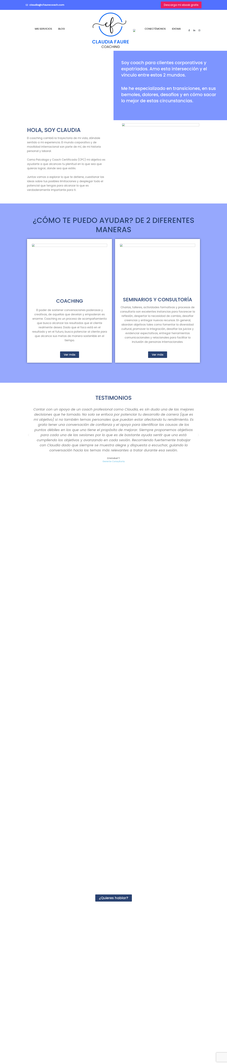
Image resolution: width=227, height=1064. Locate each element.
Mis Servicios (43, 29)
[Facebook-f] (189, 30)
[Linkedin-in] (194, 30)
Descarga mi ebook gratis (181, 5)
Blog (61, 29)
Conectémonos (155, 29)
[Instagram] (199, 30)
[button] (28, 435)
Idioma (176, 29)
